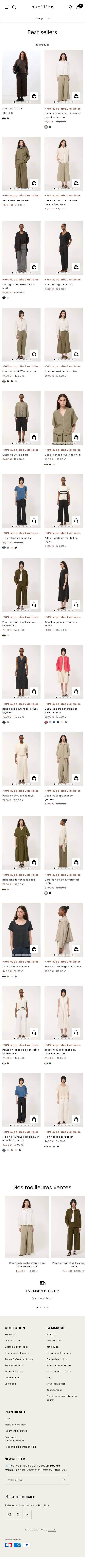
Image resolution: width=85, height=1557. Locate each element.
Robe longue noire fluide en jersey (61, 623)
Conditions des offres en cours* (61, 1398)
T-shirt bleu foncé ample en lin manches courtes (21, 1138)
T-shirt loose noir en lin (16, 966)
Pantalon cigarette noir (58, 284)
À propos (51, 1334)
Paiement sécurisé (16, 1430)
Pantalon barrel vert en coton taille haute (20, 623)
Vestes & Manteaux (16, 1346)
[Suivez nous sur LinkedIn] (27, 1514)
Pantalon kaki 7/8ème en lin (19, 371)
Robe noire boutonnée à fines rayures (20, 710)
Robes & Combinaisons (19, 1359)
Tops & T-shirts (14, 1365)
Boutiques (52, 1346)
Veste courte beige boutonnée (62, 966)
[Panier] (78, 7)
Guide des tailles (56, 1359)
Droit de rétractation (58, 1371)
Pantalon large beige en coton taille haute (20, 1051)
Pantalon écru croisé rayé (18, 795)
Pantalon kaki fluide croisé (60, 371)
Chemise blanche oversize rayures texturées (60, 202)
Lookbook (10, 1383)
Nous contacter (55, 1383)
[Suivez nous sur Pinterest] (18, 1514)
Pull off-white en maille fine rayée (61, 539)
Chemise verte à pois (15, 454)
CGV (7, 1418)
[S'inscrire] (63, 1480)
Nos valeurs (53, 1340)
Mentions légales (15, 1424)
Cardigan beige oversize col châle (61, 881)
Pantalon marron (12, 108)
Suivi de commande (58, 1365)
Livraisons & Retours (58, 1353)
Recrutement (54, 1390)
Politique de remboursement (14, 1438)
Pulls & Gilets (13, 1340)
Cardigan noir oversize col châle (18, 286)
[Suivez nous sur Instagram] (9, 1514)
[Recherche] (14, 7)
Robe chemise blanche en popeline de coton (60, 1051)
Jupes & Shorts (14, 1371)
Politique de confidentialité (21, 1446)
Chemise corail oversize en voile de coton (60, 710)
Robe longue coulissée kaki (19, 879)
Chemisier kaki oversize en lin (62, 454)
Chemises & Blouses (17, 1353)
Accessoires (12, 1377)
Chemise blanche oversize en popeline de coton (62, 115)
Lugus (52, 1529)
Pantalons (11, 1334)
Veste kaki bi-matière (15, 200)
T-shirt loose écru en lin (58, 1136)
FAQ (48, 1377)
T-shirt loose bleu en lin (16, 538)
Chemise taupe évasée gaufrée (58, 797)
